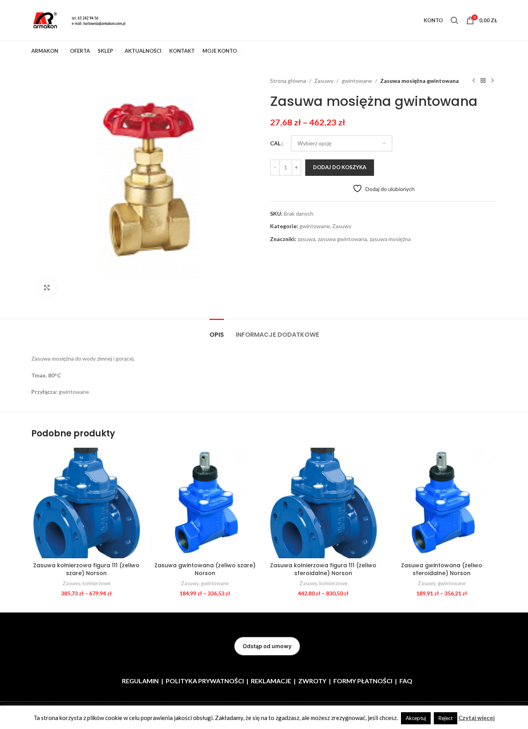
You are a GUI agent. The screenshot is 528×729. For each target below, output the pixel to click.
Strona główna (288, 80)
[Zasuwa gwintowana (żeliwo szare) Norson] (205, 503)
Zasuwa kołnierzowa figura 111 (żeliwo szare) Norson (86, 569)
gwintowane (357, 80)
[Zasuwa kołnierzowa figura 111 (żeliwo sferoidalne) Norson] (323, 503)
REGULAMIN (140, 680)
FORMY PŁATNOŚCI (362, 680)
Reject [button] (446, 718)
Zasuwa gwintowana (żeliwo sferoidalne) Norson (441, 569)
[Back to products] (483, 81)
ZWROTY (312, 680)
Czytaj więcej (476, 717)
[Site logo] (80, 19)
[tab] (216, 331)
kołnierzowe (96, 583)
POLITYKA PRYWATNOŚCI (205, 680)
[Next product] (492, 81)
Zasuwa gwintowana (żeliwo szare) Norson (205, 569)
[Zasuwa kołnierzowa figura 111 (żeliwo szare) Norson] (86, 503)
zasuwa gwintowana (342, 239)
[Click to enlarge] (47, 287)
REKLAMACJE (271, 680)
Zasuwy (323, 80)
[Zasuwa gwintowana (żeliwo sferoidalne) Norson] (442, 503)
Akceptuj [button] (416, 718)
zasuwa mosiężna (390, 239)
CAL (275, 143)
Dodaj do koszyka (339, 167)
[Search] (454, 20)
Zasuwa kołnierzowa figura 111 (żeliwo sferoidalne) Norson (323, 569)
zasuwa (306, 239)
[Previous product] (473, 81)
